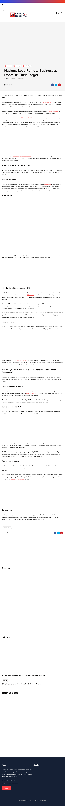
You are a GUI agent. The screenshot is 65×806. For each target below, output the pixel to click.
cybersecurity (6, 527)
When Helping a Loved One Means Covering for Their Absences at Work (17, 605)
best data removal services (17, 479)
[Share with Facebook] (52, 84)
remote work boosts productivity (24, 117)
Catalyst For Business (30, 667)
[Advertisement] (32, 142)
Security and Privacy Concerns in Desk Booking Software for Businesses (41, 749)
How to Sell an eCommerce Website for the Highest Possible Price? (56, 224)
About (6, 788)
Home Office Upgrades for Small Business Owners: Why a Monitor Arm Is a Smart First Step (47, 605)
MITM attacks (30, 295)
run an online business (48, 102)
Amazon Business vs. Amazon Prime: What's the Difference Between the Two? (24, 250)
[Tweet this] (56, 84)
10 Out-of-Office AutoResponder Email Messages (24, 222)
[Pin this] (59, 84)
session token (47, 184)
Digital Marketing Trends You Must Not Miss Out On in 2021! (56, 243)
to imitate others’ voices (21, 360)
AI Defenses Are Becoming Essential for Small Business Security (41, 730)
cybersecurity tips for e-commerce (22, 156)
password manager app (32, 393)
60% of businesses (53, 111)
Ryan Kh (7, 78)
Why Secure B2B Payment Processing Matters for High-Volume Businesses (41, 711)
